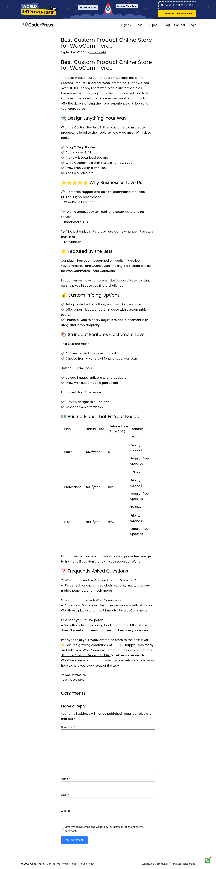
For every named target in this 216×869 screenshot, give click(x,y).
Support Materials (129, 280)
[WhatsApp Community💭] (156, 864)
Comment (68, 727)
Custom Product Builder (92, 127)
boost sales (76, 679)
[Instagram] (189, 864)
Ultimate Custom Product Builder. (85, 655)
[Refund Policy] (86, 864)
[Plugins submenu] (130, 25)
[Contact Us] (53, 864)
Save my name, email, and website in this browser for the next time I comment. (105, 829)
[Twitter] (177, 864)
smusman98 (97, 52)
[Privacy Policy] (69, 864)
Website (66, 811)
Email (65, 795)
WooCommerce (75, 675)
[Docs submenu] (144, 25)
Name (65, 779)
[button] (177, 13)
